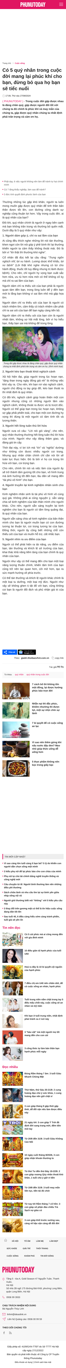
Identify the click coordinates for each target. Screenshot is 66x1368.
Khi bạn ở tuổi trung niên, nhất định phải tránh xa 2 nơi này (44, 1017)
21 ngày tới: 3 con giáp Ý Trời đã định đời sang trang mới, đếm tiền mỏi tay (43, 1125)
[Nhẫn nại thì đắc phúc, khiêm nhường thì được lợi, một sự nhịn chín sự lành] (16, 710)
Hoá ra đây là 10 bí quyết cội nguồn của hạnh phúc (43, 968)
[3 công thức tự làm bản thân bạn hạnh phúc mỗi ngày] (12, 1054)
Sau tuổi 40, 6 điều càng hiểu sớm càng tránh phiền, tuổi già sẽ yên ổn (32, 918)
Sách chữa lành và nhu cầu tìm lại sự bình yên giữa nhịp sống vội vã (31, 894)
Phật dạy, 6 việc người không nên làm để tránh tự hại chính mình (33, 183)
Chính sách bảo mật (42, 1362)
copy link (59, 658)
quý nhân (19, 674)
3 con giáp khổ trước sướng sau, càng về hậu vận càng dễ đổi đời (42, 1222)
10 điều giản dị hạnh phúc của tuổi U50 (43, 952)
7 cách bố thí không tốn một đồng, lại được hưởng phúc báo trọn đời (47, 687)
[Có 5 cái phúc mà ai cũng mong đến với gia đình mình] (12, 940)
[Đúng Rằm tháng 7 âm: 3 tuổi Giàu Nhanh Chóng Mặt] (12, 1079)
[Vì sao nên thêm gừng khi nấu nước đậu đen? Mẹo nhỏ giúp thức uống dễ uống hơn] (16, 749)
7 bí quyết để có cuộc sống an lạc (47, 725)
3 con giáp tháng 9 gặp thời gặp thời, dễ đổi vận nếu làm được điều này (43, 1109)
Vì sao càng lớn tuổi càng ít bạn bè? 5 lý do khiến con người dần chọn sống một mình (32, 865)
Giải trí (26, 1248)
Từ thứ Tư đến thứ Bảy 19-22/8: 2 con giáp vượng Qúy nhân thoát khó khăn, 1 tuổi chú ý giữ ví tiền (44, 1174)
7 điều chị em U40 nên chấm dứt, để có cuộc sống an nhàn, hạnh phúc (44, 985)
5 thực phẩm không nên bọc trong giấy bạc (45, 763)
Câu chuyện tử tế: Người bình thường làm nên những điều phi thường (32, 886)
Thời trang (42, 1248)
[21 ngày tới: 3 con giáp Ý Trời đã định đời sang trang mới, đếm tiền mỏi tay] (12, 1128)
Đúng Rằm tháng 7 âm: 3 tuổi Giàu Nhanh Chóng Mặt (43, 1075)
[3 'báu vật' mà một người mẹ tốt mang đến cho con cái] (12, 1037)
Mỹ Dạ (60, 667)
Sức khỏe (12, 1248)
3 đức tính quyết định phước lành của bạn (25, 194)
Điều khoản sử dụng (23, 1362)
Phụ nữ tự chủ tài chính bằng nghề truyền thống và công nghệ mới (31, 878)
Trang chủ (6, 63)
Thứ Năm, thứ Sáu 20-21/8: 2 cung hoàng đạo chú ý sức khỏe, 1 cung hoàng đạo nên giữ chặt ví (43, 1092)
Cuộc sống (20, 63)
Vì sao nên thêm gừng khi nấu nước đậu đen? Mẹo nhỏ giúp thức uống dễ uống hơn (46, 747)
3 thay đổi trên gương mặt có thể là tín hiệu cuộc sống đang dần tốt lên (33, 910)
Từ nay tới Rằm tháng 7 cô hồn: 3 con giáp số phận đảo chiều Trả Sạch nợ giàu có (42, 1207)
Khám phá (29, 1256)
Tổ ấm (27, 1241)
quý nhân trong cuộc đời (38, 674)
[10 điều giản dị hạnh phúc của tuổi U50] (12, 956)
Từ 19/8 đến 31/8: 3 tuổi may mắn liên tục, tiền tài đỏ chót (42, 1189)
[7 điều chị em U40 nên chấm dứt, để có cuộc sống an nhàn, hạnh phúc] (12, 988)
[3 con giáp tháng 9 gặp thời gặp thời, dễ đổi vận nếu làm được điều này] (12, 1111)
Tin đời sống (47, 1256)
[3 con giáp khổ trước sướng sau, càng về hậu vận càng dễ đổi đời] (12, 1225)
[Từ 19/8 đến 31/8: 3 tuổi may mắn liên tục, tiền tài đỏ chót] (12, 1193)
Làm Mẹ (40, 1241)
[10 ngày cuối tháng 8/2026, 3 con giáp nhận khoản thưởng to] (12, 1160)
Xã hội (15, 1241)
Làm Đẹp (53, 1241)
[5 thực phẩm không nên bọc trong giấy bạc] (16, 768)
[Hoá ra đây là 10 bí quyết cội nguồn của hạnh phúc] (12, 972)
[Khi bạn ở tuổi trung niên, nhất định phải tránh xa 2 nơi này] (12, 1021)
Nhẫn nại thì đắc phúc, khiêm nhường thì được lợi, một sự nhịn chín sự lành (46, 708)
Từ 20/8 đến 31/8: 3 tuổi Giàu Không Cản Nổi (44, 1140)
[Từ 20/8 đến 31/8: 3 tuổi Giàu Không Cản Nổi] (12, 1144)
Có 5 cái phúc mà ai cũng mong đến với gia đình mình (44, 936)
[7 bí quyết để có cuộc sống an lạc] (16, 730)
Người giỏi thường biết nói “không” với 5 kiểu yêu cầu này (33, 902)
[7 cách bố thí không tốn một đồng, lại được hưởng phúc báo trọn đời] (16, 691)
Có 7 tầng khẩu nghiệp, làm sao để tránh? (25, 189)
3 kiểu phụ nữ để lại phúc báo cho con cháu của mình (32, 871)
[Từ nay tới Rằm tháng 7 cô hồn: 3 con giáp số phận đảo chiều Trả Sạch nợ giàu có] (12, 1209)
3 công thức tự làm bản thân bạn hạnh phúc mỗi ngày (42, 1050)
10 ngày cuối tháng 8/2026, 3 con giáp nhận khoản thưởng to (42, 1156)
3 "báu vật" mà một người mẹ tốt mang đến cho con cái (42, 1034)
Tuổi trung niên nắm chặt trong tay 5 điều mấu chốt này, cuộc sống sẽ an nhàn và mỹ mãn (44, 1002)
